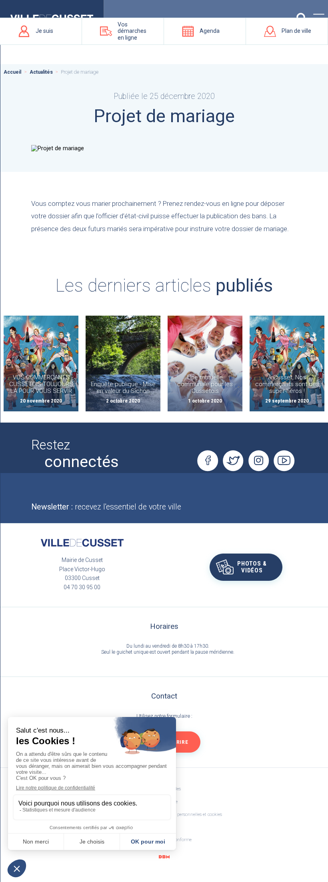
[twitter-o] (233, 460)
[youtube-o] (284, 460)
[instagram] (258, 460)
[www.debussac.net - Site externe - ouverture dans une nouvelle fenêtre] (164, 856)
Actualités (41, 72)
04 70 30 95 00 (82, 587)
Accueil (12, 72)
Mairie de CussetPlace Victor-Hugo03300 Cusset (82, 569)
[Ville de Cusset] (82, 543)
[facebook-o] (207, 460)
